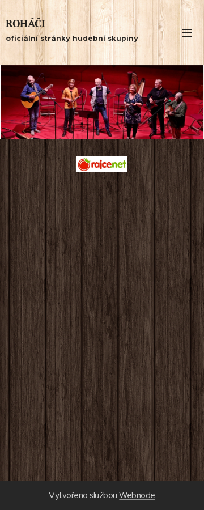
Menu (187, 32)
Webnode (137, 495)
